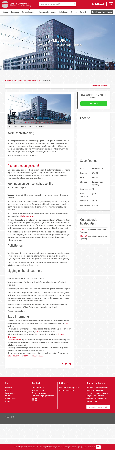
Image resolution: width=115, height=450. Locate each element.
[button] (25, 122)
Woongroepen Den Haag (32, 80)
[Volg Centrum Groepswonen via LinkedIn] (36, 399)
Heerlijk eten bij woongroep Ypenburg (93, 230)
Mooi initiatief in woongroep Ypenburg (93, 237)
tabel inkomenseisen (27, 216)
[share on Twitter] (66, 364)
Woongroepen (9, 393)
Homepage (8, 388)
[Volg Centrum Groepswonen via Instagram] (33, 399)
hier (67, 323)
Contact (83, 12)
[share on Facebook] (62, 364)
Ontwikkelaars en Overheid (102, 12)
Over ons (8, 390)
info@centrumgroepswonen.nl (18, 356)
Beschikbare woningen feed (69, 388)
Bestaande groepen (15, 80)
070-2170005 (38, 356)
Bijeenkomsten (10, 398)
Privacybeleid (9, 417)
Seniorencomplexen (14, 340)
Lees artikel (94, 104)
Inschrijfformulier (98, 4)
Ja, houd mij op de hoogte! (98, 407)
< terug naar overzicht (99, 86)
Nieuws (7, 396)
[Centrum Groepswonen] (16, 4)
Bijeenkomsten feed (66, 390)
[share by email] (70, 364)
